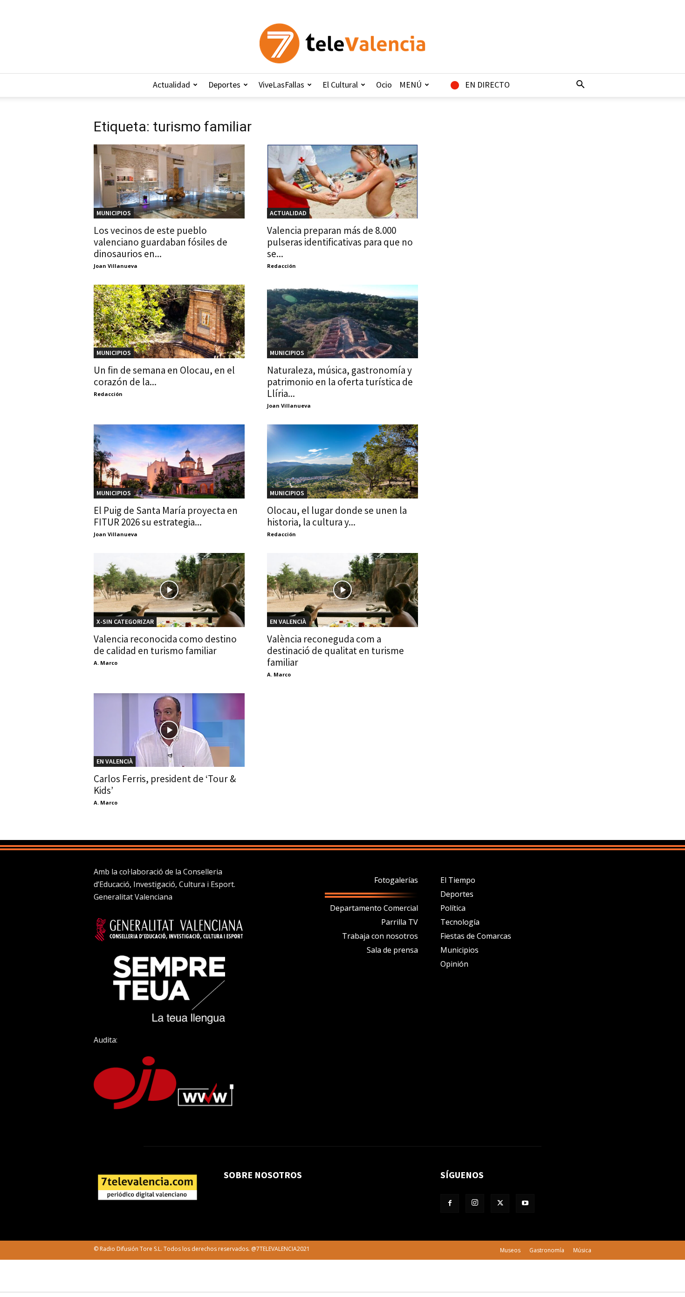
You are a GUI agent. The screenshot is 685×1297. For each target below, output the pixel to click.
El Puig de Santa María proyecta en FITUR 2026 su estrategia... (166, 516)
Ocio (384, 84)
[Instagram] (475, 1203)
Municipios (459, 950)
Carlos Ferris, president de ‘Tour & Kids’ (165, 784)
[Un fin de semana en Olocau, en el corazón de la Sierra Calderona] (169, 322)
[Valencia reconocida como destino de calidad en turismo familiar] (169, 590)
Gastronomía (546, 1250)
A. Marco (105, 662)
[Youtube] (525, 1203)
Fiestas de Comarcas (475, 936)
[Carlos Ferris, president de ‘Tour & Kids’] (169, 730)
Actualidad (171, 84)
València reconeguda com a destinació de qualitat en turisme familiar (335, 651)
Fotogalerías (396, 880)
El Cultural (340, 84)
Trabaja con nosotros (380, 936)
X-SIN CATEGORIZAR (125, 621)
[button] (580, 85)
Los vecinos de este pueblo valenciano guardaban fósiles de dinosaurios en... (160, 242)
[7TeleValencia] (342, 43)
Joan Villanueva (115, 265)
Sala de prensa (392, 950)
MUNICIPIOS (113, 213)
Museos (510, 1250)
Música (582, 1250)
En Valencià (288, 621)
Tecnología (460, 922)
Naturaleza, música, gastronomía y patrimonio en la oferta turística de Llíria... (340, 382)
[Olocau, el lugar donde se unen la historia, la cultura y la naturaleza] (342, 461)
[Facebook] (449, 1203)
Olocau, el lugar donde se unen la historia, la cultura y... (337, 516)
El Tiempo (457, 880)
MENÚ (410, 84)
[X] (500, 1203)
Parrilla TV (399, 922)
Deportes (224, 84)
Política (453, 908)
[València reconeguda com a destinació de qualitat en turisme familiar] (342, 590)
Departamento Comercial (374, 908)
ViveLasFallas (281, 84)
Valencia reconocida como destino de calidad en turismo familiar (165, 645)
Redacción (281, 265)
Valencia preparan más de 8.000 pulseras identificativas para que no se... (340, 242)
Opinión (454, 964)
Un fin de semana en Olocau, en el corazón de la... (164, 376)
